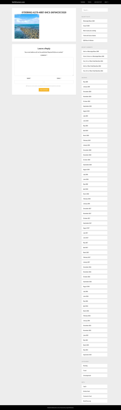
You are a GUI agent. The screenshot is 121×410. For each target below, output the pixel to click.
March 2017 (86, 252)
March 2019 (86, 135)
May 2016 (85, 301)
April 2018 (85, 189)
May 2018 (85, 184)
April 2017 (85, 247)
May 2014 (85, 350)
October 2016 (86, 277)
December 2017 (87, 208)
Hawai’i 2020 (86, 26)
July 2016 (85, 291)
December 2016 (87, 267)
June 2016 (85, 296)
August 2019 (86, 111)
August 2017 (86, 228)
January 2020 (86, 86)
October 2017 (86, 218)
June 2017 (85, 238)
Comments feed (87, 396)
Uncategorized (87, 375)
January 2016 (86, 320)
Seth (84, 51)
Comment (43, 55)
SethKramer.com (18, 2)
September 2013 (87, 354)
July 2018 (85, 174)
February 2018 (86, 199)
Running (83, 2)
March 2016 (86, 311)
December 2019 (87, 91)
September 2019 (87, 106)
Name (29, 78)
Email (59, 78)
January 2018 (86, 203)
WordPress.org (87, 401)
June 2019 (85, 121)
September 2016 (87, 281)
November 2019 (87, 96)
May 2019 (85, 125)
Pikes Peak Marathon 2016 (96, 61)
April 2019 (85, 130)
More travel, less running (89, 30)
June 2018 (85, 179)
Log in (84, 386)
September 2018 (87, 164)
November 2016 (87, 272)
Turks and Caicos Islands (89, 35)
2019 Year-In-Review (88, 40)
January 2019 (86, 145)
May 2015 (85, 340)
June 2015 (85, 335)
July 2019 (85, 116)
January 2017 (86, 262)
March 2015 (86, 345)
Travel (89, 2)
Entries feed (86, 391)
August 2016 (86, 286)
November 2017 (87, 213)
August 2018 (86, 169)
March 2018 (86, 194)
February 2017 (86, 257)
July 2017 (85, 233)
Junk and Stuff (98, 2)
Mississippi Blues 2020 (88, 21)
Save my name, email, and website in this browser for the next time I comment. (44, 86)
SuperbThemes (70, 407)
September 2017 (87, 223)
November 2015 (87, 330)
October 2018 (86, 160)
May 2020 (85, 82)
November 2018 (87, 155)
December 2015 (87, 325)
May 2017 (85, 242)
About (106, 2)
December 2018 (87, 150)
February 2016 (86, 316)
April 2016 (85, 306)
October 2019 (86, 101)
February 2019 (86, 140)
